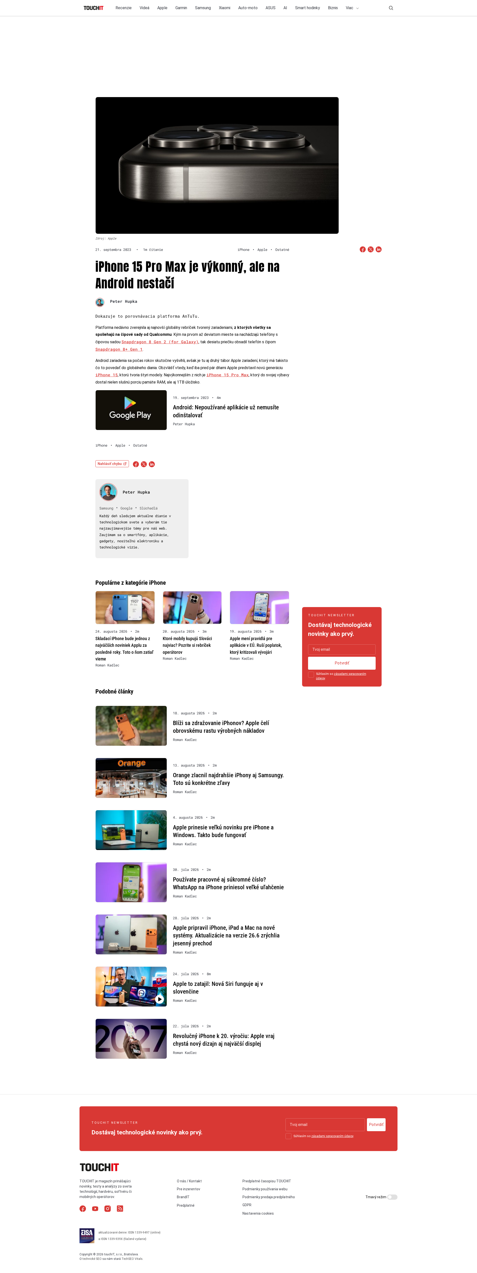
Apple (162, 7)
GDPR (246, 1205)
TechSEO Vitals (132, 1259)
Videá (144, 7)
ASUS (271, 7)
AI (285, 7)
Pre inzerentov (188, 1189)
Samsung (203, 7)
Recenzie (124, 7)
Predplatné (186, 1205)
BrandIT (183, 1197)
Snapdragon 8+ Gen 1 (119, 349)
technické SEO (92, 1259)
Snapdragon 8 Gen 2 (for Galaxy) (160, 341)
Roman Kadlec (107, 665)
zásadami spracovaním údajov (332, 1136)
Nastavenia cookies (258, 1213)
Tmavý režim (376, 1197)
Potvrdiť (342, 663)
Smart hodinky (307, 7)
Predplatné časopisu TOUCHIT (266, 1181)
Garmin (181, 7)
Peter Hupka (123, 301)
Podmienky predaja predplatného (268, 1197)
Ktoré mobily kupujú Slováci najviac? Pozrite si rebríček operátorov (187, 645)
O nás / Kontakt (189, 1181)
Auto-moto (248, 7)
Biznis (333, 7)
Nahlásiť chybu (110, 464)
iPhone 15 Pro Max (227, 374)
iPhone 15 (106, 374)
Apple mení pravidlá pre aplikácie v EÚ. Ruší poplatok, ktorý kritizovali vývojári (256, 645)
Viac (350, 7)
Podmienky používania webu (264, 1189)
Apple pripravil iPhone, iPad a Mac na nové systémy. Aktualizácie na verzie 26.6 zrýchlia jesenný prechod (226, 935)
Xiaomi (224, 7)
